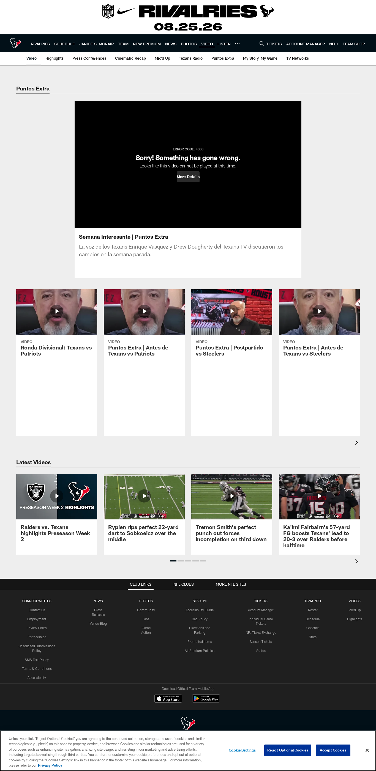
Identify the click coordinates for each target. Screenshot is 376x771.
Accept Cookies (333, 750)
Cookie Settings (242, 750)
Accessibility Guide (200, 610)
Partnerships (37, 637)
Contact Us (37, 610)
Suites (261, 650)
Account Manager (261, 610)
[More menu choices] (237, 43)
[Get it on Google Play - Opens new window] (206, 701)
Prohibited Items (199, 641)
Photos (146, 601)
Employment (36, 619)
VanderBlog (98, 623)
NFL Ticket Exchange (261, 632)
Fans (146, 619)
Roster (313, 610)
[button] (188, 176)
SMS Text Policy (37, 660)
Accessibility (37, 677)
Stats (313, 637)
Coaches (312, 628)
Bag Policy (200, 619)
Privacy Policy (36, 628)
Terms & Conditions (37, 668)
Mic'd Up (354, 610)
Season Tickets (261, 641)
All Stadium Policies (199, 650)
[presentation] (357, 443)
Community (146, 610)
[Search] (262, 43)
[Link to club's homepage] (15, 43)
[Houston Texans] (188, 724)
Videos (355, 601)
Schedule (313, 619)
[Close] (367, 750)
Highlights (354, 619)
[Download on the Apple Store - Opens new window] (168, 699)
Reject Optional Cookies (287, 750)
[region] (188, 751)
